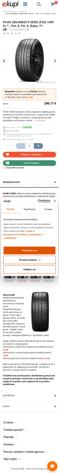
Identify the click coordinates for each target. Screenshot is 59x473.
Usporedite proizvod (14, 167)
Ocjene (6, 406)
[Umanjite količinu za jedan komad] (20, 146)
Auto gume (23, 11)
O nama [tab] (48, 209)
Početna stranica (9, 11)
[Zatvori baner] (55, 201)
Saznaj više (40, 120)
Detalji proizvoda (11, 182)
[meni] (25, 4)
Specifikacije (9, 395)
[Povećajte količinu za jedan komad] (38, 146)
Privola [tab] (10, 209)
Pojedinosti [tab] (29, 209)
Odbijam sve (29, 269)
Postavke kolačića (28, 260)
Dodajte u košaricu (31, 154)
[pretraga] (39, 4)
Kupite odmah (31, 163)
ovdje (30, 97)
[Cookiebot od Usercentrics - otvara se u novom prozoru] (38, 201)
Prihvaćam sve (29, 250)
